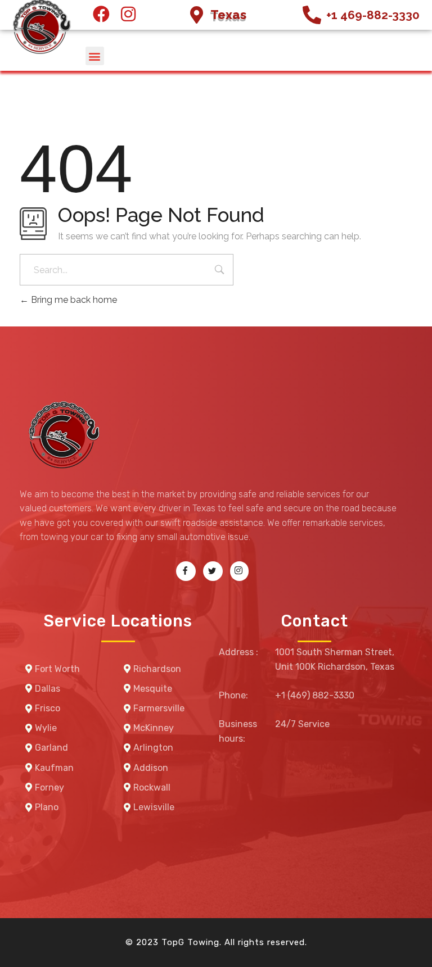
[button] (95, 56)
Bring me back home (73, 299)
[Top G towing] (62, 436)
